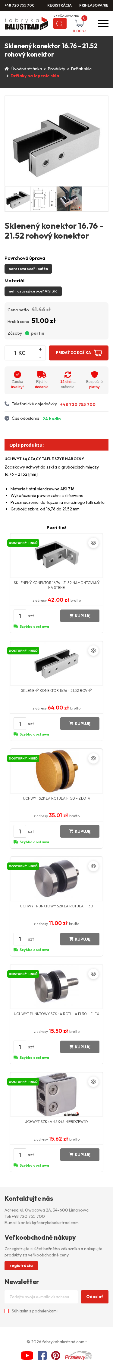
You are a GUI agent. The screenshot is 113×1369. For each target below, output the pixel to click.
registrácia (21, 1265)
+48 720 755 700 (20, 5)
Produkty (56, 69)
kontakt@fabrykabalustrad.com (48, 1222)
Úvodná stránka (26, 69)
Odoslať (94, 1296)
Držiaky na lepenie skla (35, 75)
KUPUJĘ (82, 615)
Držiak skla (81, 69)
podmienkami (45, 1311)
